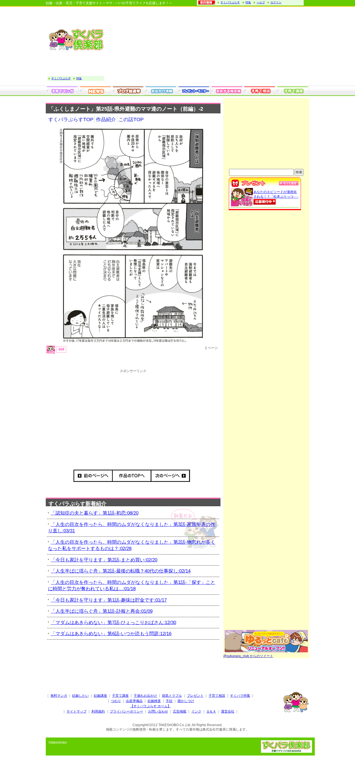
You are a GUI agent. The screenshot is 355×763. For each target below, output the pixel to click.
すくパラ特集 (240, 696)
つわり (116, 701)
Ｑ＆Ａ (211, 711)
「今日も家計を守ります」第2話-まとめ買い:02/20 (104, 560)
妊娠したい (80, 696)
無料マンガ (58, 696)
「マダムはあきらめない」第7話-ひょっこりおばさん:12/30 (113, 622)
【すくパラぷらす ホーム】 (150, 706)
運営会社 (227, 711)
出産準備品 (134, 701)
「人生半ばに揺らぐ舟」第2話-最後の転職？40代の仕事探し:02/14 (121, 571)
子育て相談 (217, 696)
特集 (248, 2)
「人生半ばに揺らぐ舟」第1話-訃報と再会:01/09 (102, 611)
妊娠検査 (154, 701)
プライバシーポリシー (126, 711)
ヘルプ (261, 2)
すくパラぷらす (230, 2)
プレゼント (195, 696)
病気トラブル (172, 696)
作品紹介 (106, 119)
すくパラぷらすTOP (70, 119)
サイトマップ (77, 711)
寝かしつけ (186, 701)
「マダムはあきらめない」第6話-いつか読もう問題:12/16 (111, 633)
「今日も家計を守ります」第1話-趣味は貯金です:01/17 (109, 600)
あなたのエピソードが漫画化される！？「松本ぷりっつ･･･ (275, 194)
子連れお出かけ (145, 696)
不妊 (169, 701)
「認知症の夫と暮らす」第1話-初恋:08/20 (94, 513)
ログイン (276, 2)
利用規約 (98, 711)
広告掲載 (179, 711)
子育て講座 (120, 696)
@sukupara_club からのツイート (248, 656)
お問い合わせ (158, 711)
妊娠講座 (100, 696)
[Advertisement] (208, 47)
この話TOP (131, 119)
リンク (196, 711)
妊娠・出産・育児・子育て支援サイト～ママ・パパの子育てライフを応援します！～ (109, 3)
